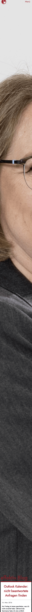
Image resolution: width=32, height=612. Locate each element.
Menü (27, 1)
